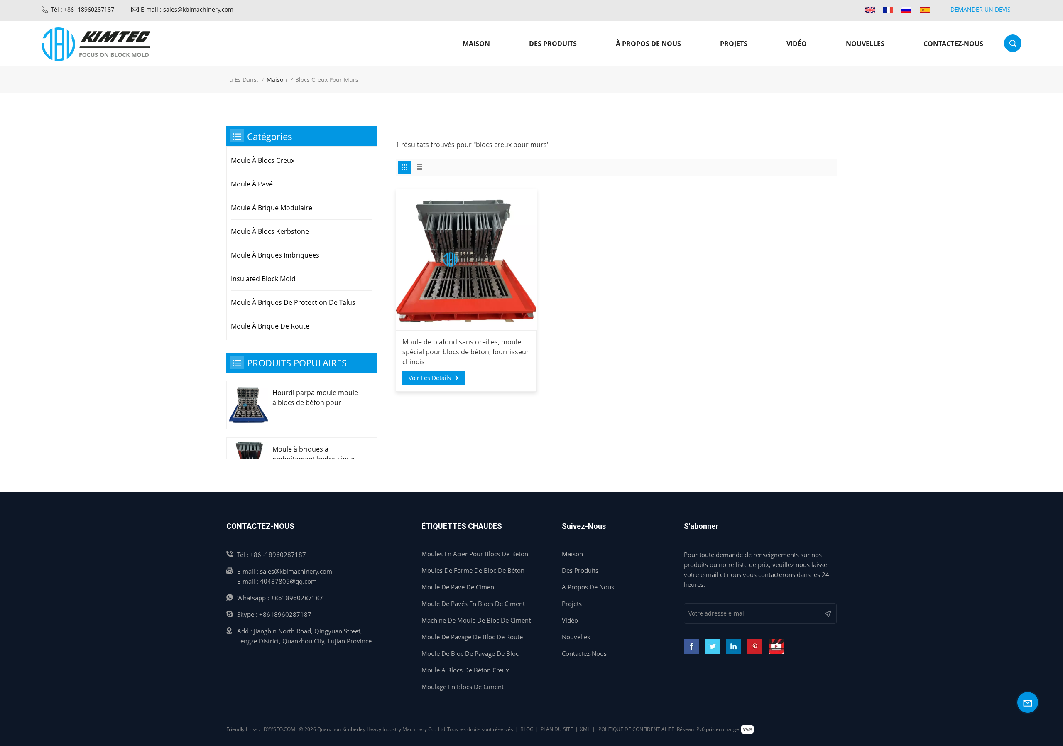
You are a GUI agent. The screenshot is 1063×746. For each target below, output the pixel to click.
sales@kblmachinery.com (296, 571)
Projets (733, 43)
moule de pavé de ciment (458, 587)
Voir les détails (430, 378)
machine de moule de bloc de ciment (476, 620)
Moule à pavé (252, 184)
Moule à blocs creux (262, 160)
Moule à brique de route (270, 326)
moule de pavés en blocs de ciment (473, 603)
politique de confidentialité (636, 729)
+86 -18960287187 (278, 554)
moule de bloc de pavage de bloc (470, 653)
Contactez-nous (953, 43)
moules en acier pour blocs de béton (474, 554)
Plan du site (557, 729)
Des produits (553, 43)
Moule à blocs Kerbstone (270, 231)
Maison (476, 43)
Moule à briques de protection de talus (293, 302)
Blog (527, 729)
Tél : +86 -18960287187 (82, 9)
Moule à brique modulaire (271, 207)
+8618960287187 (297, 598)
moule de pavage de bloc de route (472, 637)
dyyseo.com (279, 729)
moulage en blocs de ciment (462, 686)
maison (572, 554)
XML (585, 729)
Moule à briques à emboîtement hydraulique (313, 454)
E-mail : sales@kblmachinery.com (187, 9)
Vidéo (796, 43)
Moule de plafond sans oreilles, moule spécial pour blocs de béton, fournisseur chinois (465, 351)
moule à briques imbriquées (275, 255)
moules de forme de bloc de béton (472, 570)
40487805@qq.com (288, 581)
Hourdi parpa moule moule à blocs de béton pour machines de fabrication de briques (315, 397)
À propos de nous (648, 43)
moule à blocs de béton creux (465, 670)
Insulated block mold (263, 278)
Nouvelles (865, 43)
